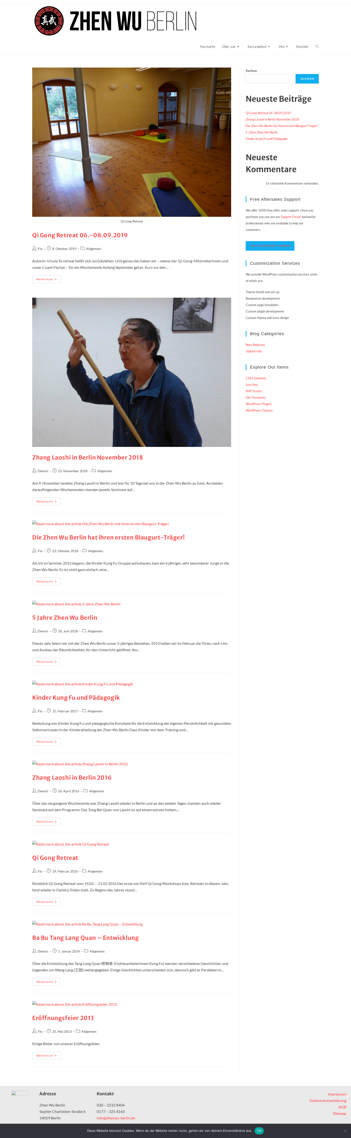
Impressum (337, 1094)
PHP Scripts (254, 391)
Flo (40, 249)
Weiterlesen (48, 278)
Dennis (43, 471)
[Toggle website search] (317, 46)
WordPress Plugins (258, 404)
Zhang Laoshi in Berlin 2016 (72, 777)
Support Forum (291, 217)
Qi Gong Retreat (55, 858)
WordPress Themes (259, 410)
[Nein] (345, 1130)
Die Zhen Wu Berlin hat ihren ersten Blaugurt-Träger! (108, 537)
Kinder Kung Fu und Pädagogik (76, 697)
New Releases (255, 345)
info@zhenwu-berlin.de (116, 1118)
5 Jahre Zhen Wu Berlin (64, 617)
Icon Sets (252, 384)
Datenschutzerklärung (327, 1100)
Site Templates (256, 397)
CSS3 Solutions (256, 378)
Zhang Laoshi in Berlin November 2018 (87, 457)
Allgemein (93, 249)
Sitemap (339, 1113)
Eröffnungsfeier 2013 (63, 1018)
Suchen (251, 71)
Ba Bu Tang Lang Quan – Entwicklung (85, 938)
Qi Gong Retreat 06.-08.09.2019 (80, 235)
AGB (342, 1107)
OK (259, 1131)
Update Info (254, 351)
